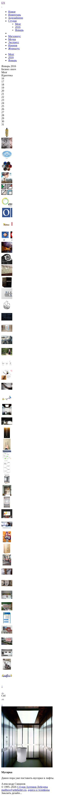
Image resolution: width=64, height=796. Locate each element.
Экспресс (13, 42)
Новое (12, 11)
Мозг (18, 23)
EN (3, 2)
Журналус (14, 48)
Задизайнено (15, 17)
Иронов (12, 45)
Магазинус (14, 36)
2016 (17, 27)
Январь (19, 30)
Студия (12, 20)
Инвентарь (14, 14)
